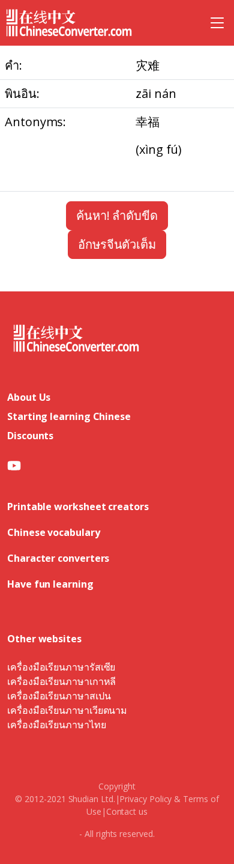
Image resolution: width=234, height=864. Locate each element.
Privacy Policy (145, 799)
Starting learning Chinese (69, 416)
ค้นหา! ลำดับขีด (117, 215)
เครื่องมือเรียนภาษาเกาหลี (61, 681)
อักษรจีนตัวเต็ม (117, 244)
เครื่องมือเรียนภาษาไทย (56, 724)
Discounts (30, 435)
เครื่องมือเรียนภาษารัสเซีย (61, 667)
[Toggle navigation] (217, 23)
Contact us (127, 811)
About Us (28, 397)
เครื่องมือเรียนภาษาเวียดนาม (67, 710)
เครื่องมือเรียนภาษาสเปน (58, 695)
